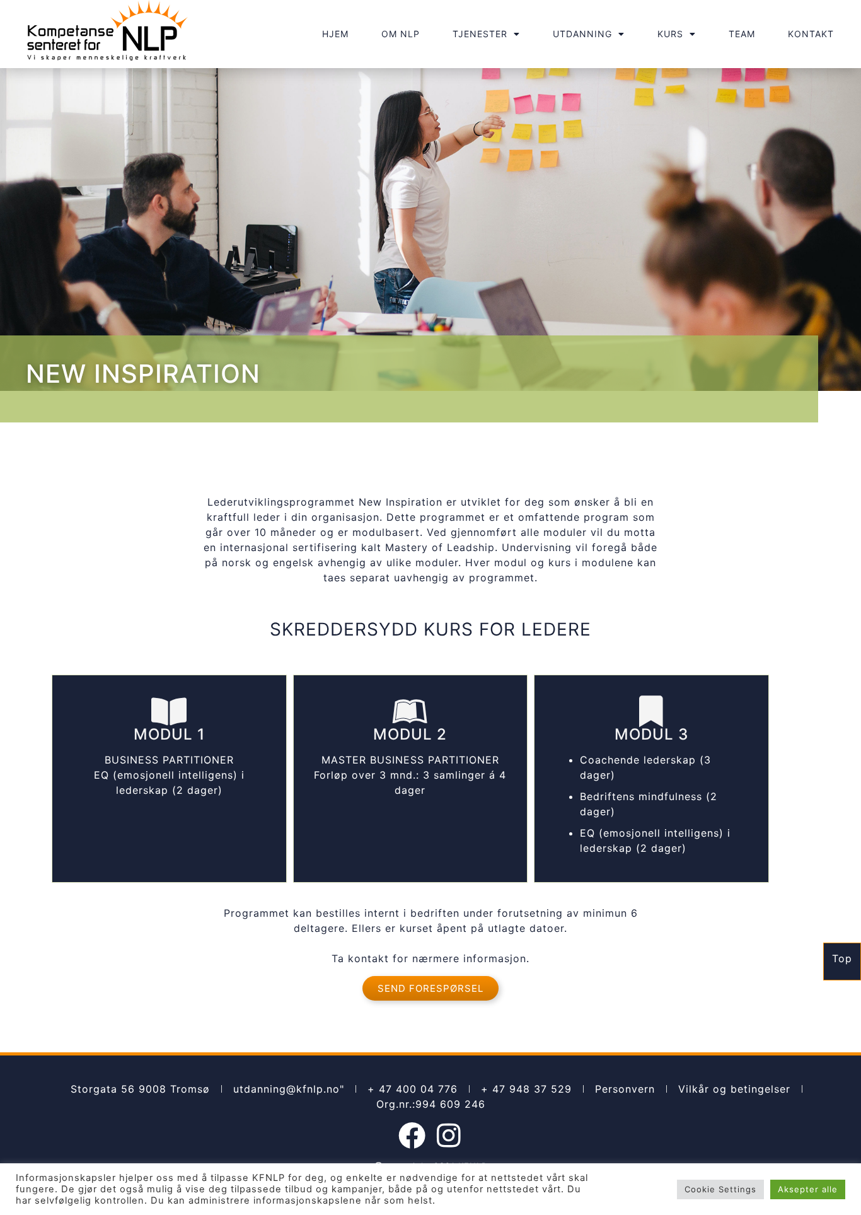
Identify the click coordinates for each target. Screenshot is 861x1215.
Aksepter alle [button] (808, 1189)
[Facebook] (412, 1135)
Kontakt (811, 33)
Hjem (335, 33)
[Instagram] (449, 1135)
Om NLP (400, 33)
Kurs (670, 33)
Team (742, 33)
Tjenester (480, 33)
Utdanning (582, 33)
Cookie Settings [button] (720, 1189)
